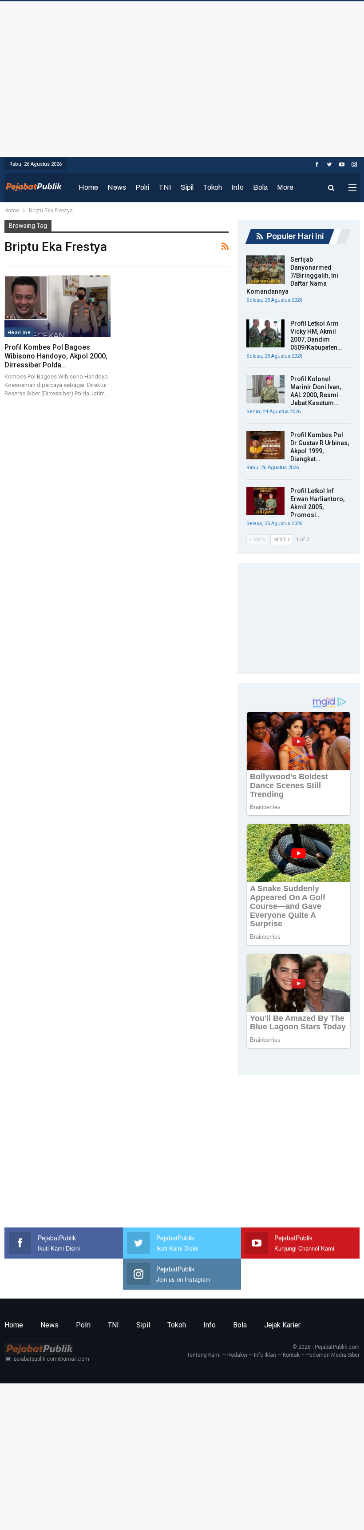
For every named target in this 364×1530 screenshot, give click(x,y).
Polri (142, 187)
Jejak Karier (282, 1325)
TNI (164, 187)
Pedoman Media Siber (333, 1355)
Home (88, 187)
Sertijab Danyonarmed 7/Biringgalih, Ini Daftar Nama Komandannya (292, 275)
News (116, 187)
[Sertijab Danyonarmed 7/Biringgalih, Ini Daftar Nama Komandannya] (265, 269)
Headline (19, 332)
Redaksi (237, 1355)
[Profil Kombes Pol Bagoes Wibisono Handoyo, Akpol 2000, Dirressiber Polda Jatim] (57, 306)
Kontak (291, 1355)
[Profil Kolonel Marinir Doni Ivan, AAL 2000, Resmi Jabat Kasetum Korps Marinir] (265, 389)
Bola (260, 187)
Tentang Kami (204, 1355)
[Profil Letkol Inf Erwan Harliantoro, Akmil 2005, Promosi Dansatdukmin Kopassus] (265, 501)
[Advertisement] (182, 77)
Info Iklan (265, 1355)
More (285, 187)
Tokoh (212, 187)
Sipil (187, 187)
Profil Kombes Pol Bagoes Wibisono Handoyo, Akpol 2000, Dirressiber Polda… (55, 356)
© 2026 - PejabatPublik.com (326, 1347)
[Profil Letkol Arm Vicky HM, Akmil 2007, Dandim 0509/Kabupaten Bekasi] (265, 333)
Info (237, 187)
